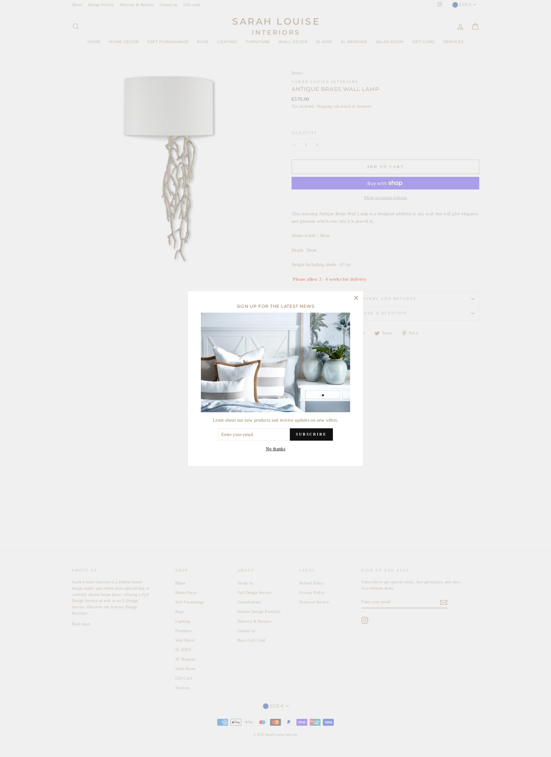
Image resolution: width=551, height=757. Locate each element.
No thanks (276, 448)
